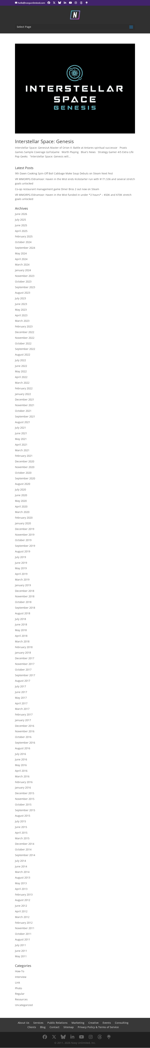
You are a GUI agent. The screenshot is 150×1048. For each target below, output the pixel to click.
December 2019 (24, 529)
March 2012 (22, 917)
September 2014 (25, 855)
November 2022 (24, 337)
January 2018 (23, 652)
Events (107, 1022)
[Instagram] (76, 2)
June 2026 (21, 214)
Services (38, 1022)
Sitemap (68, 1027)
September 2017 (25, 675)
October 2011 (23, 934)
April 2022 (21, 377)
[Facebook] (48, 2)
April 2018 (21, 635)
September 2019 (25, 545)
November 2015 (24, 799)
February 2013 (24, 894)
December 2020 (24, 461)
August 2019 (22, 551)
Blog (43, 1027)
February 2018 (24, 647)
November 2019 (24, 534)
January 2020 (23, 523)
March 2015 (22, 838)
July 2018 (20, 619)
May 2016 (21, 765)
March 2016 (22, 776)
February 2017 (24, 714)
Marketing (78, 1022)
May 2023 (21, 309)
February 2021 (24, 455)
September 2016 (25, 742)
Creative (93, 1022)
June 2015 (21, 827)
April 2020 (21, 506)
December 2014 (24, 843)
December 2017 (24, 658)
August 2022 (22, 354)
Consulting (121, 1022)
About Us (23, 1022)
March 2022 (22, 382)
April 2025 (21, 231)
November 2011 (24, 928)
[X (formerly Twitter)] (54, 2)
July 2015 (20, 821)
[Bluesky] (59, 2)
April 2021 (21, 444)
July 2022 (20, 360)
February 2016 (24, 782)
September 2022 (25, 349)
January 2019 (23, 585)
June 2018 (21, 624)
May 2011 (21, 956)
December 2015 (24, 793)
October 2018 (23, 602)
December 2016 (24, 726)
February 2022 (24, 388)
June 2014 (21, 866)
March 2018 (22, 641)
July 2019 (20, 557)
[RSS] (86, 2)
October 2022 (23, 343)
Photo (18, 988)
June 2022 (21, 366)
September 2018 (25, 607)
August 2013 (22, 877)
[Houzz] (81, 2)
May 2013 (21, 883)
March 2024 (22, 264)
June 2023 (21, 304)
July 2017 (20, 686)
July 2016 (20, 754)
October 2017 (23, 669)
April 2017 (21, 703)
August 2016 (22, 748)
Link (17, 982)
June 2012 (21, 905)
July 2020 (20, 489)
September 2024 (25, 247)
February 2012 (24, 922)
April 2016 (21, 770)
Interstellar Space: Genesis (44, 141)
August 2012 (22, 900)
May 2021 (21, 439)
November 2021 (24, 405)
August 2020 (22, 484)
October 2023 (23, 281)
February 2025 (24, 236)
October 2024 (23, 242)
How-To (19, 971)
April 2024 (21, 259)
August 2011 (22, 939)
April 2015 (21, 832)
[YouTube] (70, 2)
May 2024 (21, 253)
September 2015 (25, 810)
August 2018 (22, 613)
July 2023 (20, 298)
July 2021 (20, 427)
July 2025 (20, 219)
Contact (54, 1027)
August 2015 (22, 815)
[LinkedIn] (65, 2)
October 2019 (23, 540)
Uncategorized (24, 1005)
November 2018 (24, 596)
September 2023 (25, 287)
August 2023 (22, 292)
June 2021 (21, 433)
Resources (21, 999)
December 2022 (24, 332)
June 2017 (21, 692)
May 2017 (21, 697)
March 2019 (22, 579)
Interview (20, 977)
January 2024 (23, 270)
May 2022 (21, 371)
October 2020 (23, 472)
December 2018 (24, 591)
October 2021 (23, 411)
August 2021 (22, 422)
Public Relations (57, 1022)
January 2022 (23, 394)
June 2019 (21, 562)
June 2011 (21, 950)
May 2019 (21, 568)
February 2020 (24, 517)
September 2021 (25, 416)
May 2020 (21, 501)
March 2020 (22, 512)
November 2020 (24, 467)
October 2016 (23, 737)
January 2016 (23, 787)
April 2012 (21, 911)
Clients (31, 1027)
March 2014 (22, 872)
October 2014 (23, 849)
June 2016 (21, 759)
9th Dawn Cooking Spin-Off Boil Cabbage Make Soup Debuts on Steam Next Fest (64, 173)
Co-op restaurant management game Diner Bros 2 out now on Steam (57, 189)
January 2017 (23, 720)
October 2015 (23, 804)
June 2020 (21, 495)
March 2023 (22, 320)
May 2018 (21, 630)
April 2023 (21, 315)
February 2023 (24, 326)
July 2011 (20, 945)
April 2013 (21, 889)
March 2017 (22, 709)
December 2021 (24, 399)
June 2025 (21, 225)
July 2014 (20, 860)
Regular (20, 993)
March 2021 (22, 450)
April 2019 (21, 574)
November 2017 (24, 664)
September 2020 (25, 478)
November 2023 (24, 276)
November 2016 (24, 731)
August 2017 (22, 680)
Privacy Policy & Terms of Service (98, 1027)
